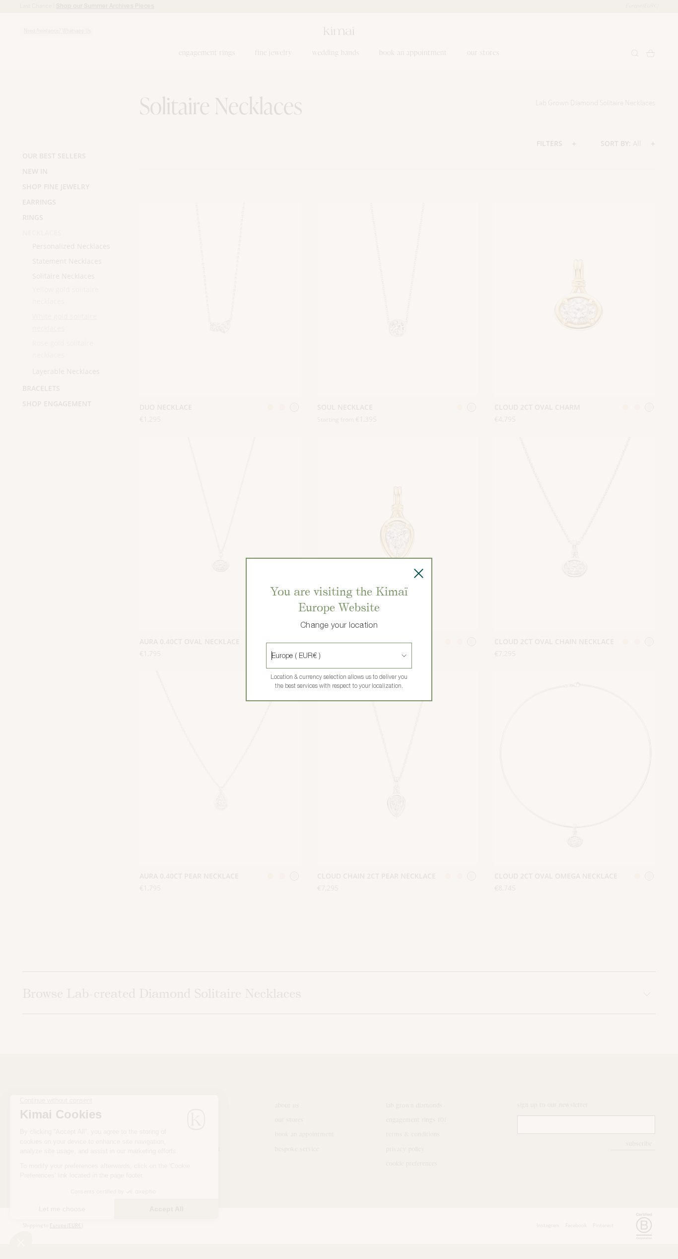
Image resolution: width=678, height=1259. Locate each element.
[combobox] (272, 656)
